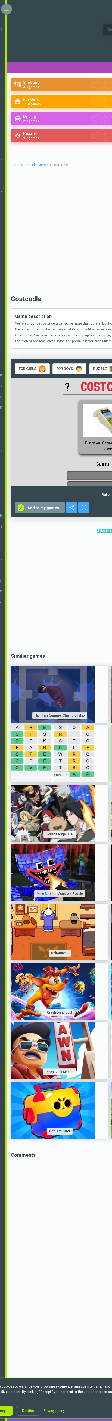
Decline (28, 1411)
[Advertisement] (56, 594)
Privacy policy (54, 1411)
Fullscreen (83, 507)
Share (71, 507)
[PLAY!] (59, 694)
